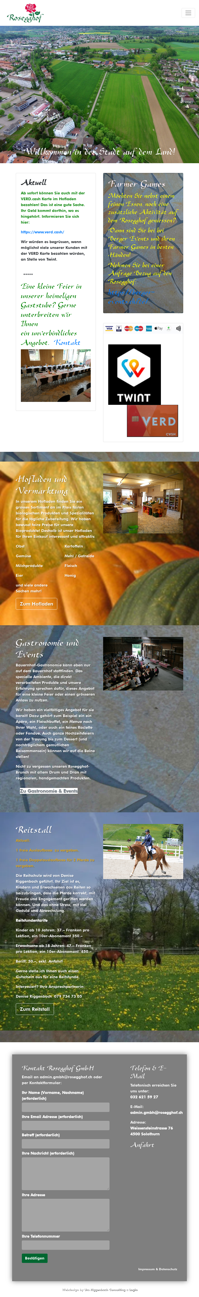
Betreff (41, 1135)
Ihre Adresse (33, 1195)
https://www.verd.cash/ (42, 232)
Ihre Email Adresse (52, 1116)
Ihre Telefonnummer (41, 1236)
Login (133, 1289)
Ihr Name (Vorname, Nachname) (53, 1095)
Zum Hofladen (36, 604)
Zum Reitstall (35, 1009)
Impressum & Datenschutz (157, 1269)
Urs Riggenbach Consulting (104, 1289)
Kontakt (67, 342)
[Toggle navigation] (188, 13)
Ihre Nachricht (48, 1153)
